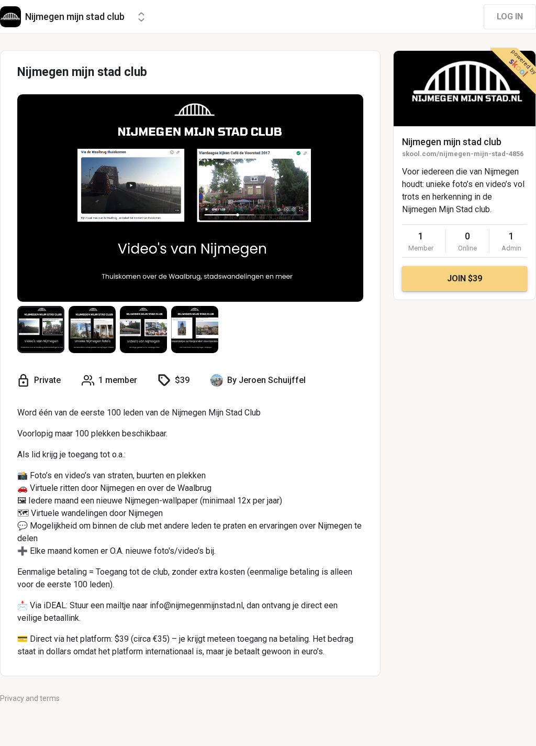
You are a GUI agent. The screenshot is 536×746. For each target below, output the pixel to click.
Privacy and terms (30, 698)
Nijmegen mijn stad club (451, 141)
